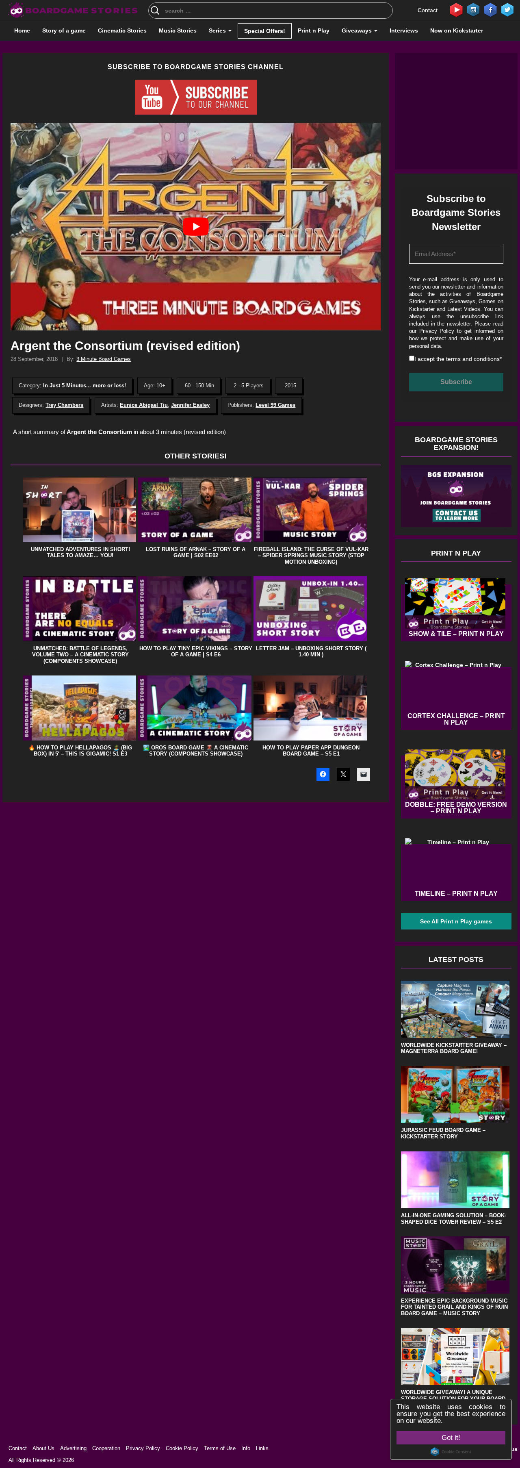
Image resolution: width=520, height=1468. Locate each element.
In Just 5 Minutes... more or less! (84, 385)
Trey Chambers (64, 405)
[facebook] (490, 9)
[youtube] (456, 9)
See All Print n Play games (456, 921)
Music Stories (178, 30)
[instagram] (473, 9)
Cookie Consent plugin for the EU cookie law (451, 1451)
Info (245, 1448)
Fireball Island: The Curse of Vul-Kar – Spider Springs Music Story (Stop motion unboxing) (311, 555)
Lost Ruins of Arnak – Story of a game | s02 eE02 (195, 552)
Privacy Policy (437, 331)
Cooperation (106, 1448)
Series (218, 30)
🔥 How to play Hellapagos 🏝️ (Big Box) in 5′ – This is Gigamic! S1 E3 (80, 751)
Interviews (404, 30)
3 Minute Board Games (103, 359)
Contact (428, 10)
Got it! (451, 1438)
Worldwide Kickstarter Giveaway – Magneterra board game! (454, 1048)
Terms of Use (220, 1448)
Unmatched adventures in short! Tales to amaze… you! (80, 552)
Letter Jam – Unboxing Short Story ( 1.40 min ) (311, 651)
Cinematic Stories (122, 30)
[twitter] (507, 9)
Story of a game (64, 30)
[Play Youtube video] (195, 227)
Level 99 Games (275, 405)
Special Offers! (264, 31)
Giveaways (357, 30)
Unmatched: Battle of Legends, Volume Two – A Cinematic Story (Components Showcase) (80, 654)
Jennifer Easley (190, 405)
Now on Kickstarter (456, 30)
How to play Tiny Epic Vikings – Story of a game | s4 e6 (195, 651)
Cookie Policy (182, 1448)
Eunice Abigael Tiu (144, 405)
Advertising (73, 1448)
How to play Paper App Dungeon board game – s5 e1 (311, 751)
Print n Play (313, 30)
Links (262, 1448)
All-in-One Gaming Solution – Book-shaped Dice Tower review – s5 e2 (453, 1218)
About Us (43, 1448)
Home (22, 30)
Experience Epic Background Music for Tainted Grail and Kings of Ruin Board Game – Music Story (454, 1307)
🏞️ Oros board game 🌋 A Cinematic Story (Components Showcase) (195, 751)
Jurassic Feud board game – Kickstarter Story (443, 1133)
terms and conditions (473, 359)
